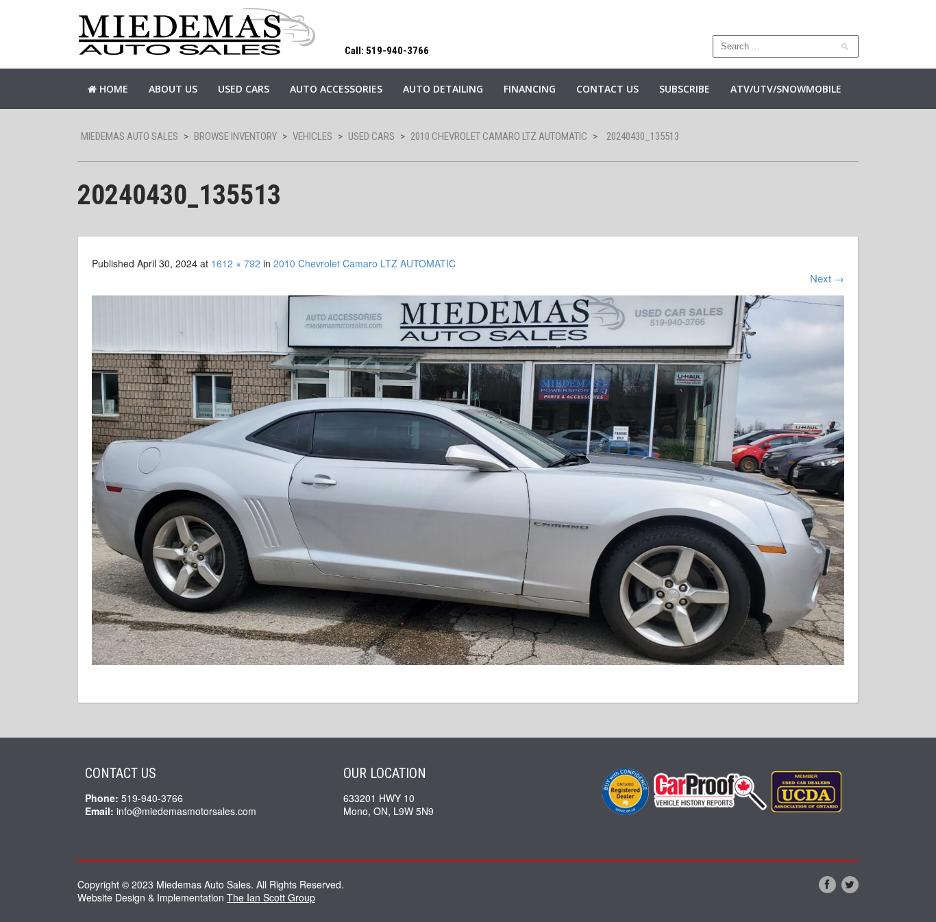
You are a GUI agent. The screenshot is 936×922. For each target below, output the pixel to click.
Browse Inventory (235, 136)
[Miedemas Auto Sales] (197, 32)
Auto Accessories (336, 88)
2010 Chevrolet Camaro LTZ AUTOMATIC (498, 136)
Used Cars (243, 88)
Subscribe (684, 88)
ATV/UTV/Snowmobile (785, 88)
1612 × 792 (235, 263)
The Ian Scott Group (271, 897)
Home (112, 88)
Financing (530, 88)
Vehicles (312, 136)
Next (827, 278)
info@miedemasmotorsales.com (186, 811)
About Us (173, 88)
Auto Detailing (443, 88)
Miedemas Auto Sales (129, 136)
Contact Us (607, 88)
